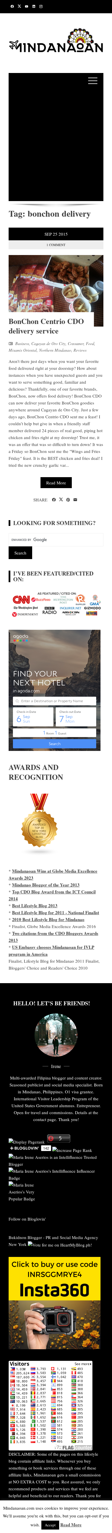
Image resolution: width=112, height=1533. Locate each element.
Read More (56, 483)
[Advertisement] (56, 145)
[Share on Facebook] (53, 500)
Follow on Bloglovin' (27, 1219)
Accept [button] (50, 1525)
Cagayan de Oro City (48, 343)
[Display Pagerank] (27, 1141)
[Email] (75, 500)
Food (90, 343)
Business (22, 343)
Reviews (80, 350)
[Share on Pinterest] (68, 500)
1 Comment (56, 245)
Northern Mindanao (55, 350)
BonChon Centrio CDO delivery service (46, 326)
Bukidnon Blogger (25, 1237)
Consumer (76, 343)
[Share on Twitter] (61, 499)
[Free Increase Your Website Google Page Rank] (72, 1149)
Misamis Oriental (23, 350)
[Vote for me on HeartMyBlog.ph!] (60, 1244)
